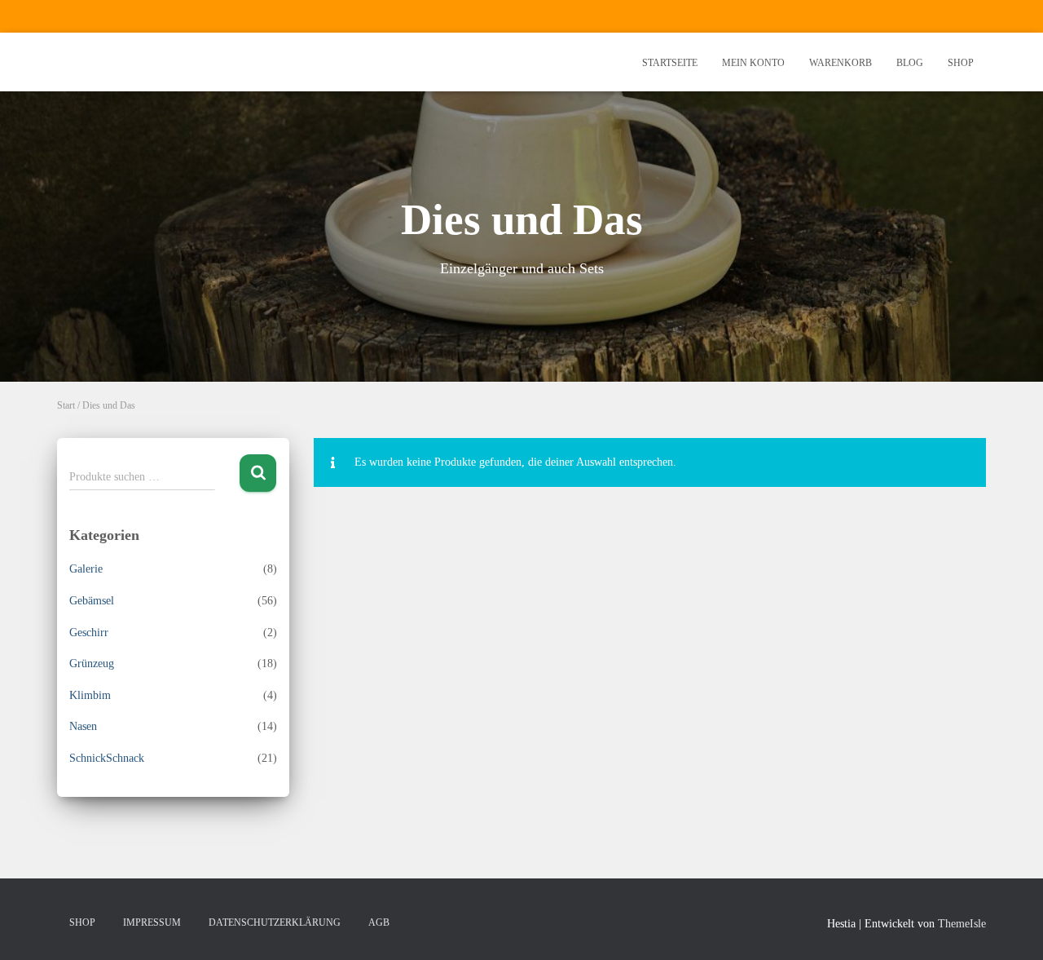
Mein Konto (753, 63)
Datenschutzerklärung (275, 922)
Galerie (86, 569)
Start (66, 405)
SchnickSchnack (106, 758)
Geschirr (88, 632)
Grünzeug (91, 663)
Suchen (258, 473)
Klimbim (90, 695)
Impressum (152, 922)
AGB (378, 922)
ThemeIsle (962, 924)
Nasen (83, 726)
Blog (909, 63)
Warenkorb (840, 63)
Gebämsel (91, 601)
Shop (961, 63)
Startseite (670, 63)
